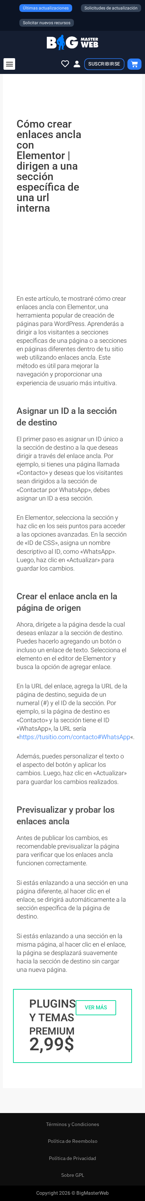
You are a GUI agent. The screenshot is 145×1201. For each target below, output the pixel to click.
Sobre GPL (72, 1175)
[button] (9, 64)
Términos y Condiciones (72, 1124)
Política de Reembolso (72, 1141)
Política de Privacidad (72, 1158)
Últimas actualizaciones (46, 8)
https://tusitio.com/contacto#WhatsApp (74, 737)
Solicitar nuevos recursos (46, 23)
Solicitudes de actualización (111, 8)
